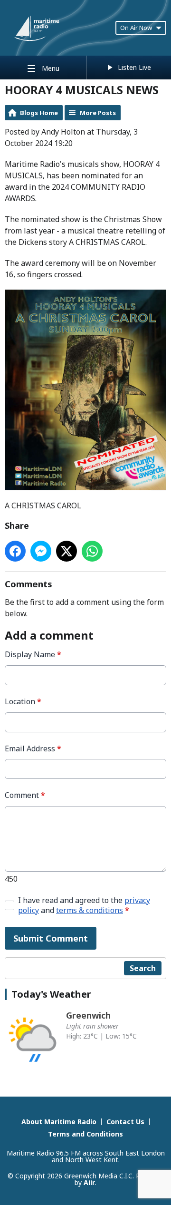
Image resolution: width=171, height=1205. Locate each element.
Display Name (33, 655)
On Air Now (136, 27)
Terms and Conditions (85, 1133)
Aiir (89, 1182)
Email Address (33, 749)
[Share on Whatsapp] (92, 551)
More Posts (98, 112)
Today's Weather (51, 994)
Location (23, 702)
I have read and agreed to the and (84, 905)
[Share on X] (66, 551)
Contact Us (125, 1121)
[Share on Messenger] (40, 551)
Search (143, 968)
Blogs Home (39, 112)
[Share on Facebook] (15, 551)
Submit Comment (50, 938)
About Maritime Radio (58, 1121)
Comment (25, 795)
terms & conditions (89, 910)
